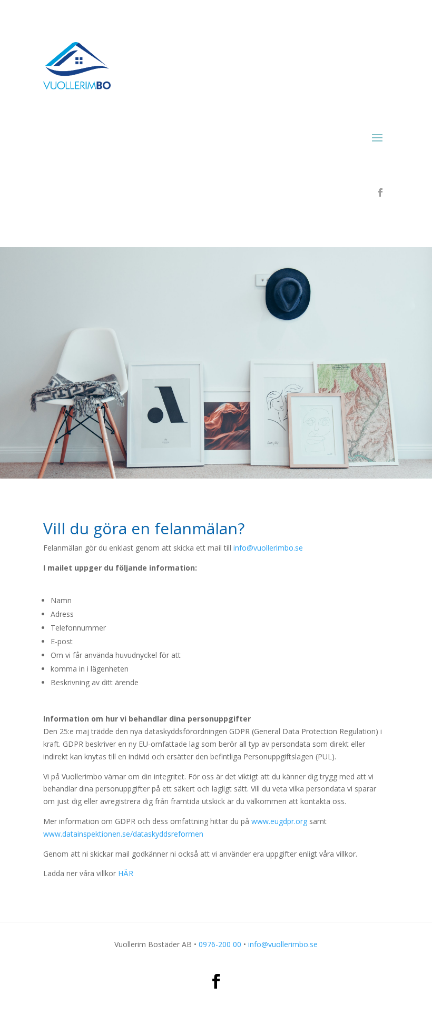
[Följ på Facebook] (380, 192)
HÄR (125, 873)
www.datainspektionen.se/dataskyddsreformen (123, 834)
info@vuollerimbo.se (268, 548)
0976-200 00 (220, 944)
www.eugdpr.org (279, 821)
